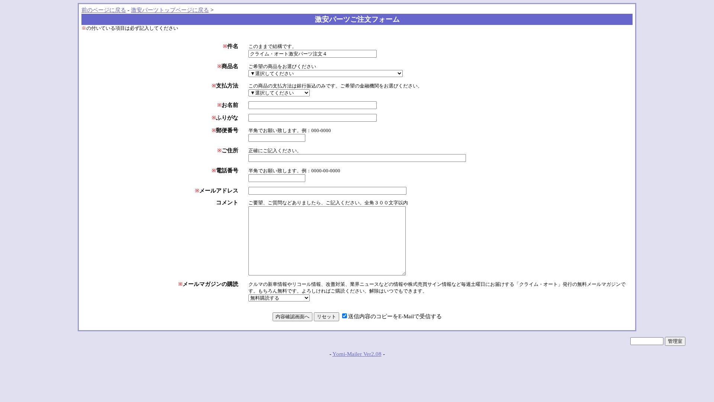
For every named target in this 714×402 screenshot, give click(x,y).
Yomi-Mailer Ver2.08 (357, 354)
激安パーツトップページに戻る (170, 10)
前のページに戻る (103, 10)
